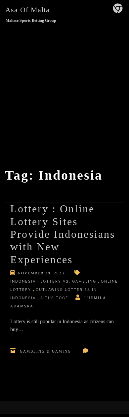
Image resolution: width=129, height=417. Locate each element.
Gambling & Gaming (45, 351)
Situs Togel (55, 297)
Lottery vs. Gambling (68, 281)
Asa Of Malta (27, 10)
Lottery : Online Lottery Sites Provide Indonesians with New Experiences (62, 234)
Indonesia (23, 281)
